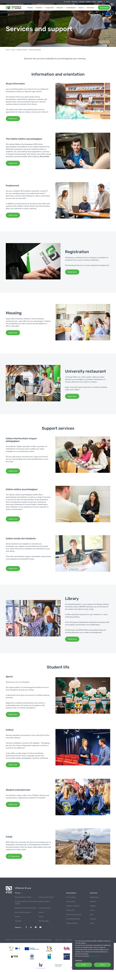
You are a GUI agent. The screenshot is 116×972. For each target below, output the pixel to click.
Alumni (41, 912)
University (90, 8)
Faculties (39, 8)
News (94, 1)
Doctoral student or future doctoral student (26, 902)
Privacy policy (71, 940)
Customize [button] (78, 960)
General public (44, 921)
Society (80, 8)
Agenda (99, 1)
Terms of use (59, 940)
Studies (30, 8)
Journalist (18, 921)
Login (92, 923)
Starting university (22, 49)
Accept (83, 965)
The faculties (70, 902)
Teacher (17, 917)
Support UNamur (72, 923)
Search (68, 1)
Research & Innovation (73, 915)
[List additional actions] (108, 2)
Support (88, 1)
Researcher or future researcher (25, 908)
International (70, 8)
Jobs (91, 915)
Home (7, 49)
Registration (104, 8)
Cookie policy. (94, 956)
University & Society (73, 919)
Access (92, 910)
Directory (75, 1)
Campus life (49, 8)
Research (60, 8)
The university (71, 897)
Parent (41, 917)
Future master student (46, 897)
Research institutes (72, 906)
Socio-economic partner (23, 912)
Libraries (81, 1)
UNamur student (44, 901)
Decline (102, 965)
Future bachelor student (23, 897)
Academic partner (45, 908)
